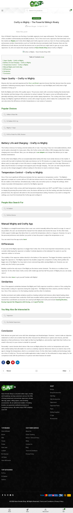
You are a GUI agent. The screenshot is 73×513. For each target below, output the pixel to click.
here (25, 239)
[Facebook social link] (3, 362)
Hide (42, 57)
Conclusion (6, 73)
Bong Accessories (55, 392)
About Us (28, 431)
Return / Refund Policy (32, 438)
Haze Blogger (32, 26)
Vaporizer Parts (55, 405)
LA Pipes (4, 457)
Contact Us (29, 444)
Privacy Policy (30, 454)
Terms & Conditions (31, 450)
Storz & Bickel (5, 431)
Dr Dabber (4, 476)
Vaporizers (36, 18)
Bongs (52, 389)
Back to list (36, 371)
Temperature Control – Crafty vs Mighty (15, 65)
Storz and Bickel (34, 83)
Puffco (3, 473)
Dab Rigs (52, 396)
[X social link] (8, 362)
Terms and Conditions (47, 501)
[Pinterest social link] (13, 362)
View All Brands (6, 460)
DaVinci (3, 479)
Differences (6, 69)
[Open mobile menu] (2, 10)
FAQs (27, 441)
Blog (27, 447)
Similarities (6, 71)
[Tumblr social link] (13, 495)
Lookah (3, 450)
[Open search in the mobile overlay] (36, 10)
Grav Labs (4, 447)
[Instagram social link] (7, 495)
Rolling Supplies (55, 412)
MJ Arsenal (4, 454)
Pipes (51, 409)
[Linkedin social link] (17, 362)
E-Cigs (52, 415)
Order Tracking (30, 434)
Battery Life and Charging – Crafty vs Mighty (16, 62)
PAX (2, 438)
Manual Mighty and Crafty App (12, 67)
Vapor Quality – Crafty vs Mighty (12, 60)
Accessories (53, 418)
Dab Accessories (55, 399)
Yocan (3, 441)
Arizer (3, 434)
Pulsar (3, 444)
